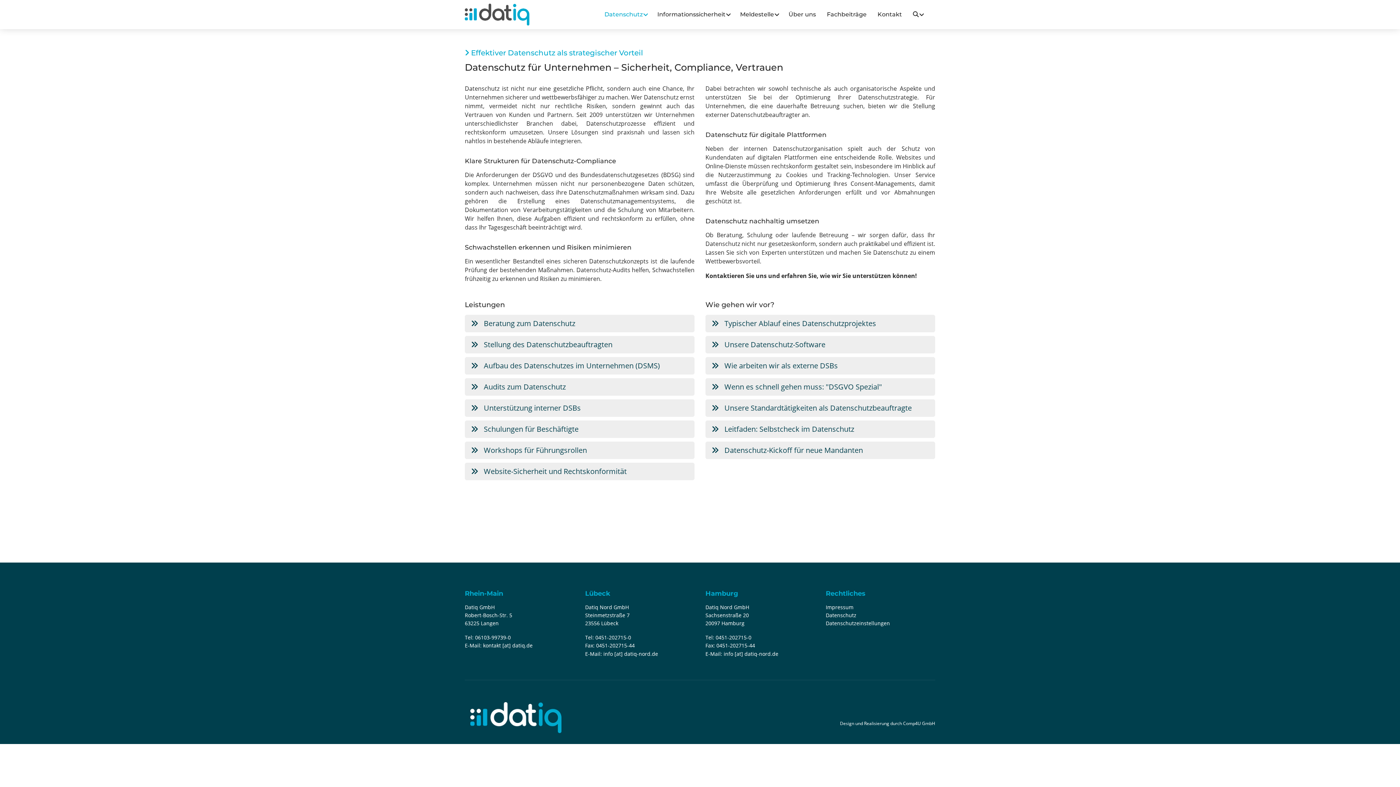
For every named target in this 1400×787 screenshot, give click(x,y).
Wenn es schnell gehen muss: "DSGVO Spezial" (802, 387)
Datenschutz (623, 14)
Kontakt (890, 14)
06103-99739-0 (493, 637)
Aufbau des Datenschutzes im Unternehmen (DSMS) (571, 366)
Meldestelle (757, 14)
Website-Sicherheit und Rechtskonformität (554, 471)
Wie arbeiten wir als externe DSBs (780, 366)
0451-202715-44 (615, 645)
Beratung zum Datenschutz (528, 323)
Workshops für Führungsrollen (534, 450)
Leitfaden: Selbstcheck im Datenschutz (788, 429)
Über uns (802, 14)
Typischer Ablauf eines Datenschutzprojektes (799, 323)
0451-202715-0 (613, 637)
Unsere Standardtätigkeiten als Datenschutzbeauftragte (817, 408)
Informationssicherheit (691, 14)
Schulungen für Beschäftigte (530, 429)
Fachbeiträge (847, 14)
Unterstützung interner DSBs (531, 408)
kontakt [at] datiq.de (508, 645)
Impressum (839, 607)
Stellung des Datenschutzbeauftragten (547, 344)
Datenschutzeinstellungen (858, 623)
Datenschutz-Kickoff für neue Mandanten (793, 450)
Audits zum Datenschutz (524, 387)
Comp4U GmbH (919, 723)
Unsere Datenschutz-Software (774, 344)
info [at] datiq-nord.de (630, 653)
